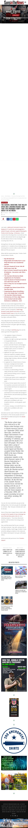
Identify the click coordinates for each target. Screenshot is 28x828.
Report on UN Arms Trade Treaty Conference (20, 576)
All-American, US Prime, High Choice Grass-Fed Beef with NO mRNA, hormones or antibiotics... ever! (14, 299)
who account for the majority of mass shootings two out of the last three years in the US (13, 514)
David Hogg (19, 309)
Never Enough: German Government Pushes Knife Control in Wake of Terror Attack (6, 578)
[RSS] (13, 816)
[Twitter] (15, 816)
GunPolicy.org (15, 330)
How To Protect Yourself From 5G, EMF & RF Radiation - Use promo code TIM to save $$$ (15, 272)
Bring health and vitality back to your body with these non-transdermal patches (14, 262)
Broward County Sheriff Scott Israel (10, 311)
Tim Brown (5, 212)
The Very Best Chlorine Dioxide (12, 295)
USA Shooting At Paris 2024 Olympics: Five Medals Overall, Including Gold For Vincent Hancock (7, 608)
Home (2, 196)
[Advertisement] (14, 177)
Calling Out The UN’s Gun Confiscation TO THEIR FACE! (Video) (21, 592)
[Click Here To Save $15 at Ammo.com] (14, 707)
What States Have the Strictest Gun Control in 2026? (14, 18)
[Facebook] (11, 816)
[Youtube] (17, 816)
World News (7, 196)
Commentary (14, 15)
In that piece (17, 233)
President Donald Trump (7, 313)
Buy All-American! (9, 258)
